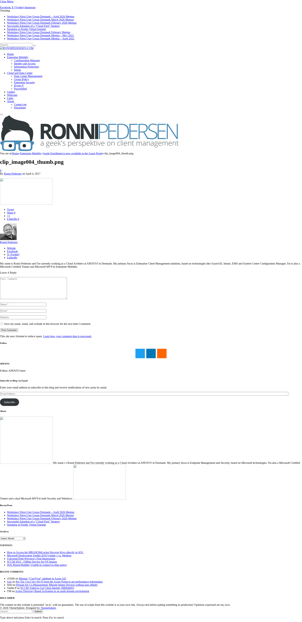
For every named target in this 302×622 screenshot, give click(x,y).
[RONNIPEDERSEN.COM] (17, 48)
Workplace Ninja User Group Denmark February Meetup (38, 32)
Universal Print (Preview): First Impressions (31, 558)
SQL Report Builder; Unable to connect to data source (37, 564)
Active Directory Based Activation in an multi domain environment (52, 591)
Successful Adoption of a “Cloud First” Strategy (33, 25)
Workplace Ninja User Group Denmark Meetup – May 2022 (40, 35)
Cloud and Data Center (20, 73)
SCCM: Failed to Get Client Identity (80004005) (47, 588)
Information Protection (26, 66)
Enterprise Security (24, 82)
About (10, 101)
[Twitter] (140, 353)
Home (10, 54)
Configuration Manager (27, 60)
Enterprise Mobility (17, 57)
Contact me (20, 104)
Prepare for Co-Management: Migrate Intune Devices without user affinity (57, 584)
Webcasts (12, 95)
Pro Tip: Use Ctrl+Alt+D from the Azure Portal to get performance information (59, 581)
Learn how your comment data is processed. (67, 336)
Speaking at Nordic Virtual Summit (26, 29)
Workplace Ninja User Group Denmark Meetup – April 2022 (40, 38)
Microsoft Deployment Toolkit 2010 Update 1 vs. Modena (39, 555)
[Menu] (1, 114)
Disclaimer (20, 107)
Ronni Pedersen (12, 173)
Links (10, 98)
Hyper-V (19, 85)
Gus (9, 581)
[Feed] (162, 353)
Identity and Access (24, 63)
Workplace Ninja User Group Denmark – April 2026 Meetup (40, 16)
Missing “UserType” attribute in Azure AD (42, 578)
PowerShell (20, 88)
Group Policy (21, 79)
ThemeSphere (48, 607)
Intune (17, 69)
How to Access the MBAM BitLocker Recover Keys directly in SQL (45, 552)
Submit (38, 611)
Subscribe (9, 402)
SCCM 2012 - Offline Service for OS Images (32, 561)
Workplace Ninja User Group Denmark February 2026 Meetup (42, 22)
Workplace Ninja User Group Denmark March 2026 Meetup (40, 19)
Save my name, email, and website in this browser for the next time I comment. (47, 323)
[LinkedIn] (151, 353)
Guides (11, 91)
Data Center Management (28, 76)
